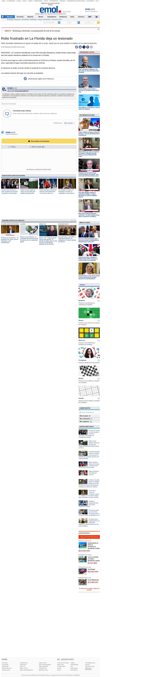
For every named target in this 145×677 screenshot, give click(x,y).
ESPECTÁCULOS (6, 668)
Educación (17, 19)
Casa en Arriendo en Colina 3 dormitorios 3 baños (94, 558)
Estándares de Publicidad (73, 675)
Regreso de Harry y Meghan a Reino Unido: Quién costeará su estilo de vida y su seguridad (88, 259)
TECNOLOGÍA (6, 670)
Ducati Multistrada (93, 580)
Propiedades (54, 0)
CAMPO (72, 662)
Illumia (22, 224)
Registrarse (94, 11)
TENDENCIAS (23, 662)
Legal (24, 0)
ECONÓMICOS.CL (90, 662)
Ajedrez (81, 378)
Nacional (10, 17)
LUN (71, 666)
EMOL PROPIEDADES (45, 664)
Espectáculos (51, 17)
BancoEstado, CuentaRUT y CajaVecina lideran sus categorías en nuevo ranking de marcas (67, 239)
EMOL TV (22, 666)
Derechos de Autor (26, 675)
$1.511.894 (92, 563)
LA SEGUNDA (74, 668)
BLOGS (59, 668)
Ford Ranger (91, 569)
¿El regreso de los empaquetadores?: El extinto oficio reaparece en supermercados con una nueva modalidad (89, 522)
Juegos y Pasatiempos (44, 19)
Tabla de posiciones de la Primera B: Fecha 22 (94, 473)
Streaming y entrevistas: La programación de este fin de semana (36, 31)
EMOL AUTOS (42, 662)
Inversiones (38, 0)
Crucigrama (82, 360)
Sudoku (81, 398)
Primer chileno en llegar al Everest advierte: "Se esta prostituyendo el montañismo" (89, 134)
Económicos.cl (71, 0)
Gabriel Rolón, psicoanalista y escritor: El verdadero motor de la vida (89, 90)
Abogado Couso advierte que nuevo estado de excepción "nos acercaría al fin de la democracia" (89, 174)
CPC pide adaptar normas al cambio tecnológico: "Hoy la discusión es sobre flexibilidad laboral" (88, 195)
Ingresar (87, 11)
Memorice (82, 340)
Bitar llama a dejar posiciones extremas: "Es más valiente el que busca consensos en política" (89, 215)
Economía (20, 17)
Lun (97, 0)
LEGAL (59, 670)
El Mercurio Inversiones (10, 224)
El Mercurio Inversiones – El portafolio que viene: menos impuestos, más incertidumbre (9, 240)
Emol (3, 0)
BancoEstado (63, 224)
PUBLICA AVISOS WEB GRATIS (89, 537)
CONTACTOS (42, 668)
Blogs (19, 0)
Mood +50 (42, 224)
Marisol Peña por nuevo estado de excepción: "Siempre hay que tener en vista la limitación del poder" (89, 154)
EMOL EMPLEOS (43, 666)
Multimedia (33, 19)
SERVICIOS (23, 664)
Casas (83, 0)
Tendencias (63, 17)
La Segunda (90, 0)
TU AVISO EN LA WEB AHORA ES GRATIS (89, 589)
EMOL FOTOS (24, 668)
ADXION (87, 664)
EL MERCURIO (61, 666)
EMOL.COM (60, 664)
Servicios (81, 17)
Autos (46, 0)
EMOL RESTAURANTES (26, 670)
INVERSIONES (74, 664)
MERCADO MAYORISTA (88, 669)
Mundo (41, 17)
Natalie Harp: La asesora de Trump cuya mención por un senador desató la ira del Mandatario (89, 277)
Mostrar (50, 5)
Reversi (81, 320)
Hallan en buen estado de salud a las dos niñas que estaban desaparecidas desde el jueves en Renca (89, 444)
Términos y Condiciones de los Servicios (55, 675)
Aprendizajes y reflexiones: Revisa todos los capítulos (89, 108)
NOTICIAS (5, 662)
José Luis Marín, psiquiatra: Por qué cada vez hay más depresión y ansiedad (89, 71)
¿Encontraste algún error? (41, 79)
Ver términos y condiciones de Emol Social (39, 169)
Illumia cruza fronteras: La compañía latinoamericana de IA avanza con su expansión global (29, 239)
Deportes (30, 17)
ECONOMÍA (5, 664)
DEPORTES (5, 666)
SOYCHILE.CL (74, 670)
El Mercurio (11, 0)
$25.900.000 (93, 571)
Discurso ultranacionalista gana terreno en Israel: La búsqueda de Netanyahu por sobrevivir (89, 240)
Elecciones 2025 (57, 19)
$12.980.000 (93, 582)
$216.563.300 (84, 551)
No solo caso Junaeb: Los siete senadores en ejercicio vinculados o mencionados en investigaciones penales (89, 434)
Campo (30, 0)
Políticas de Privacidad (38, 675)
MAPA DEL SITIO (43, 670)
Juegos (82, 285)
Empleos (62, 0)
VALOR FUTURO (89, 666)
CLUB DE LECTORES (63, 662)
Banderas (82, 300)
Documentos (25, 19)
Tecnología (10, 19)
